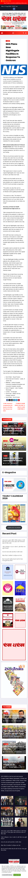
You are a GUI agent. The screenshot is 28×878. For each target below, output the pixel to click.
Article (5, 728)
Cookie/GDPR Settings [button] (7, 874)
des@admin (15, 433)
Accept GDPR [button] (17, 874)
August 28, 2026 (9, 767)
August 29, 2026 (9, 736)
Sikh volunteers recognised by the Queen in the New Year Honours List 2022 (7, 407)
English (7, 40)
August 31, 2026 (9, 720)
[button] (23, 33)
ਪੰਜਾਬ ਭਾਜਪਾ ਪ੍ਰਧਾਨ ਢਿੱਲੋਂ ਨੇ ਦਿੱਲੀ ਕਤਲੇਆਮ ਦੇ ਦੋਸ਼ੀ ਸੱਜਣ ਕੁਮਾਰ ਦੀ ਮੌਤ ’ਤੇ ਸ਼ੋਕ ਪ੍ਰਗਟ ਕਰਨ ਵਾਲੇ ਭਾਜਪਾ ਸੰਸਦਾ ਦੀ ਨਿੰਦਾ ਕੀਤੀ (13, 541)
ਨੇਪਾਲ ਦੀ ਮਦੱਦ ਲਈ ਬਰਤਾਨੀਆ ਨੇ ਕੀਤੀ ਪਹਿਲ (12, 552)
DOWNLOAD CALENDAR (14, 527)
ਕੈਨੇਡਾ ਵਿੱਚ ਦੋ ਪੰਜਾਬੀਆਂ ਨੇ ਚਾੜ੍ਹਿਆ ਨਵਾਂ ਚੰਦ (12, 555)
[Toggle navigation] (12, 33)
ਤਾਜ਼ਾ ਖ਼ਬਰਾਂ (5, 713)
